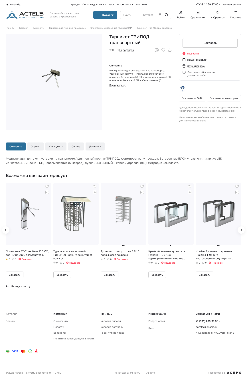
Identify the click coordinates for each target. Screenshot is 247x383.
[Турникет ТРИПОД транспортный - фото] (54, 82)
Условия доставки (112, 326)
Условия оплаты (111, 321)
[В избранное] (163, 50)
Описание (15, 146)
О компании (60, 321)
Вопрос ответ (156, 321)
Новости (58, 326)
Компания (60, 313)
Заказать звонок (231, 4)
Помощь (106, 313)
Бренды (10, 321)
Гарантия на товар (112, 332)
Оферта (150, 372)
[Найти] (166, 15)
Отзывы (35, 146)
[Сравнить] (157, 50)
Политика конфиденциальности (73, 338)
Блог (151, 328)
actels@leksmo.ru (206, 326)
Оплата (76, 146)
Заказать (210, 43)
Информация (157, 313)
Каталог (11, 313)
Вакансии (59, 332)
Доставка (95, 146)
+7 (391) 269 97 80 (207, 4)
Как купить (56, 146)
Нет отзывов (126, 49)
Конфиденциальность (127, 372)
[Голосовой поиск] (160, 15)
